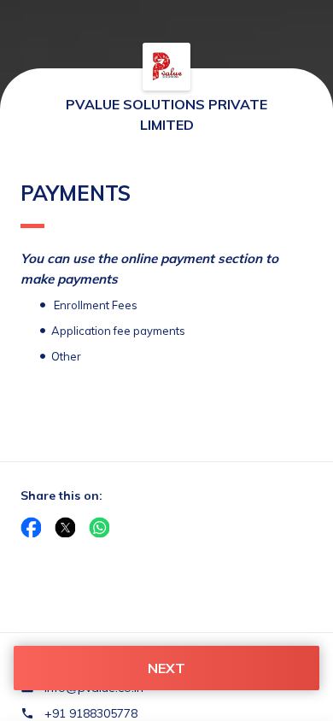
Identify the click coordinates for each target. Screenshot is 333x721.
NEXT (166, 668)
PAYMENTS (75, 193)
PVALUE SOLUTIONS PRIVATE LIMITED (166, 114)
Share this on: (61, 495)
